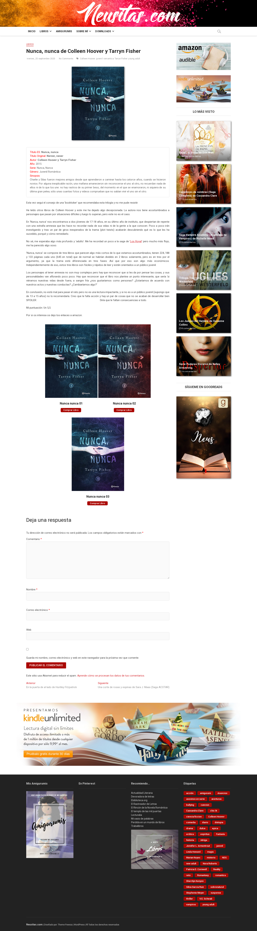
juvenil (99, 58)
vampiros (191, 904)
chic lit (213, 810)
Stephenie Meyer (195, 892)
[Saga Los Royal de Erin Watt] (203, 141)
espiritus (204, 834)
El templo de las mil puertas (146, 811)
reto (188, 875)
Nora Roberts (210, 863)
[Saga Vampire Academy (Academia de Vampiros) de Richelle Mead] (203, 227)
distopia (219, 822)
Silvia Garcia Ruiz (195, 887)
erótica (190, 834)
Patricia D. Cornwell (196, 869)
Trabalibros (137, 826)
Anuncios (222, 793)
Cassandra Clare (195, 810)
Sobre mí (82, 31)
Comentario (34, 539)
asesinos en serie (195, 799)
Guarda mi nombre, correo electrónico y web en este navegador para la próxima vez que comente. (82, 657)
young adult (134, 58)
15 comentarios (189, 199)
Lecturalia (136, 815)
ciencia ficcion (194, 816)
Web (28, 629)
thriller (189, 898)
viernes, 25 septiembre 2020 (40, 58)
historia (190, 840)
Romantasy (203, 875)
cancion (205, 805)
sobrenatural (217, 887)
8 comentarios (188, 328)
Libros (30, 44)
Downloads (103, 31)
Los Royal (136, 241)
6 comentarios (188, 285)
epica (215, 828)
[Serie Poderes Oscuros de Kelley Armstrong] (203, 356)
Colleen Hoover (87, 58)
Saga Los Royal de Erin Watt (196, 152)
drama (189, 828)
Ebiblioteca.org (139, 800)
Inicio (31, 31)
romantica (108, 58)
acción (189, 793)
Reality (216, 869)
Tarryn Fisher (121, 58)
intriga (204, 840)
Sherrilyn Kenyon (195, 881)
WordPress (79, 924)
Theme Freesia (65, 924)
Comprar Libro (70, 410)
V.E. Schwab (205, 898)
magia (210, 851)
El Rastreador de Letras (144, 804)
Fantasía (220, 834)
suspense (216, 892)
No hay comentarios (191, 156)
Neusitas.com (34, 924)
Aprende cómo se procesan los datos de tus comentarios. (111, 675)
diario (205, 822)
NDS (224, 857)
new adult (191, 863)
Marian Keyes (193, 857)
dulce (202, 828)
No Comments (65, 58)
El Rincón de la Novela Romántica (149, 807)
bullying (190, 805)
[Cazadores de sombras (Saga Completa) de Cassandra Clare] (203, 184)
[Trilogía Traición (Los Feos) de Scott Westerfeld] (203, 270)
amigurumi (205, 793)
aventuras (216, 799)
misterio (211, 857)
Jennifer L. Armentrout (198, 846)
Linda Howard (193, 851)
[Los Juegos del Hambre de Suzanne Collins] (203, 313)
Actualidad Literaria (142, 792)
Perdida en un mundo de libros (148, 822)
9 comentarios (188, 242)
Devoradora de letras (142, 796)
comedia (190, 822)
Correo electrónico (38, 610)
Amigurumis (64, 31)
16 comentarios (189, 371)
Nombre (31, 589)
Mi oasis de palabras (142, 818)
